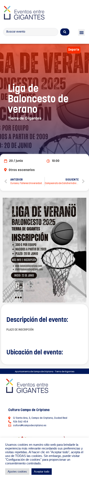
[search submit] (64, 31)
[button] (81, 32)
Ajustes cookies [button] (17, 471)
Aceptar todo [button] (41, 471)
